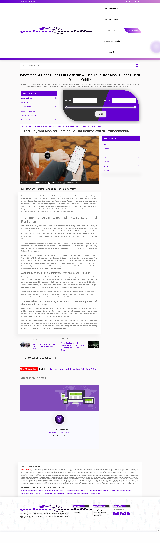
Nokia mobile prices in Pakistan (121, 490)
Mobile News (133, 30)
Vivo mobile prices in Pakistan (75, 490)
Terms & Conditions (100, 513)
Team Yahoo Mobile (39, 182)
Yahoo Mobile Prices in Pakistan (32, 126)
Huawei (116, 19)
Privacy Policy (98, 510)
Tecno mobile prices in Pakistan (54, 493)
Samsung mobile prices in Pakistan (32, 490)
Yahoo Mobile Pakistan (36, 520)
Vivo (115, 30)
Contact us (76, 513)
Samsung (107, 19)
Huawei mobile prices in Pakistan (77, 493)
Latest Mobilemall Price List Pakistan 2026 (73, 369)
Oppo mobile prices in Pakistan (98, 490)
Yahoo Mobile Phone (111, 8)
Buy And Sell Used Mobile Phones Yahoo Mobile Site (120, 480)
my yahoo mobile (49, 482)
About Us (76, 510)
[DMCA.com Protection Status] (78, 515)
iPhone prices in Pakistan (55, 490)
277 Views (70, 182)
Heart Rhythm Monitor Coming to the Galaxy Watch (83, 126)
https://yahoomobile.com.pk (59, 432)
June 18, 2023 (57, 182)
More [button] (111, 52)
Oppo (108, 30)
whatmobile (87, 483)
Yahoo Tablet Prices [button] (110, 41)
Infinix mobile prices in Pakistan (30, 493)
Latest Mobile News (55, 126)
